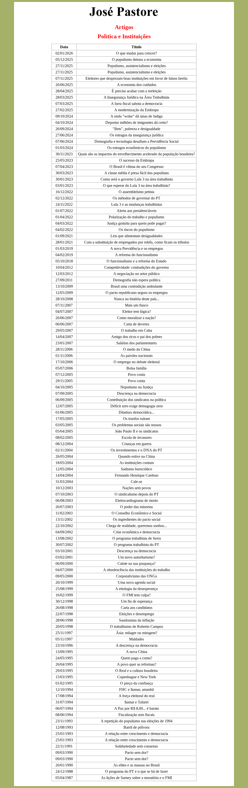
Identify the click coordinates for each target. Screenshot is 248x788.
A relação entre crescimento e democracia (136, 734)
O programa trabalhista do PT (136, 545)
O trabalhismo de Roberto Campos (136, 626)
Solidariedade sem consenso (136, 746)
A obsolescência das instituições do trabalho (136, 570)
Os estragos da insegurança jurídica (136, 135)
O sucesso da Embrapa (136, 160)
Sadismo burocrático (136, 469)
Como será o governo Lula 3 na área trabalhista (137, 179)
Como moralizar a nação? (136, 318)
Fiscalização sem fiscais (136, 715)
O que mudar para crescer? (136, 53)
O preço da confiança (136, 683)
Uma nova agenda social (136, 582)
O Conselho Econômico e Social (137, 513)
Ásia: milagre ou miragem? (136, 633)
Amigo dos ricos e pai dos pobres (136, 337)
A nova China (136, 652)
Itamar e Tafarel (136, 702)
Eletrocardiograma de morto (136, 500)
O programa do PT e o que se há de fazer (136, 771)
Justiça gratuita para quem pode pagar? (136, 223)
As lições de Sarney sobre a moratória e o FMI (136, 778)
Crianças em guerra (136, 444)
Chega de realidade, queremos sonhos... (136, 526)
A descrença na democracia (136, 645)
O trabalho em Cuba (136, 330)
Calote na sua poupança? (136, 563)
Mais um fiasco (136, 305)
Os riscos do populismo (137, 230)
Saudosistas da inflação (136, 620)
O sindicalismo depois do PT (137, 494)
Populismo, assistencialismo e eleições (137, 66)
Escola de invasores (137, 437)
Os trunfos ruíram (136, 419)
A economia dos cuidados (136, 85)
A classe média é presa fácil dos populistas (136, 173)
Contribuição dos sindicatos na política (136, 400)
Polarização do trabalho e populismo (136, 217)
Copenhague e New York (136, 677)
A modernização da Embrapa (136, 110)
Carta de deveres (136, 324)
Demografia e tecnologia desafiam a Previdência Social (136, 141)
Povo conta (136, 374)
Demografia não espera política (136, 280)
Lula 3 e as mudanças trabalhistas (136, 204)
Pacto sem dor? (136, 752)
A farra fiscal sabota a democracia (136, 104)
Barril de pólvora (136, 727)
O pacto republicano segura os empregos (137, 293)
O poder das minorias (136, 507)
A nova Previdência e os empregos (136, 248)
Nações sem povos (136, 488)
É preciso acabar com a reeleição (137, 91)
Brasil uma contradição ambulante (137, 286)
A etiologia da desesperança (136, 589)
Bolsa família (136, 368)
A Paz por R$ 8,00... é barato (136, 708)
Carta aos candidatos (136, 608)
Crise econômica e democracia (136, 532)
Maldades (136, 639)
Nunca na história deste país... (136, 299)
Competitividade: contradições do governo (136, 267)
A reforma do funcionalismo (136, 255)
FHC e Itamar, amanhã (136, 689)
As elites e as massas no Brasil (136, 765)
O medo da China (136, 349)
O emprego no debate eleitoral (137, 362)
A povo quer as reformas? (136, 664)
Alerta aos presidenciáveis (136, 211)
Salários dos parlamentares (136, 343)
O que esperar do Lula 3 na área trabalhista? (136, 185)
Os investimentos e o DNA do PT (136, 450)
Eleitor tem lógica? (136, 311)
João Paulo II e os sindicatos (136, 431)
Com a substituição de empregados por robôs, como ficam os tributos (136, 242)
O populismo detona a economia (136, 59)
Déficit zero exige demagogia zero (136, 406)
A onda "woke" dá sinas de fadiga (136, 116)
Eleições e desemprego (136, 614)
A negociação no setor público (136, 274)
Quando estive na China (136, 456)
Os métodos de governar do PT (136, 198)
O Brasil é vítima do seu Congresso (136, 167)
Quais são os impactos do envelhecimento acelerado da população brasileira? (136, 154)
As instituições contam (136, 463)
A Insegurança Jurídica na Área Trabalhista (136, 97)
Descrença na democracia (136, 393)
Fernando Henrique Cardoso (136, 475)
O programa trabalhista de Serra (136, 538)
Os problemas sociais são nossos (136, 425)
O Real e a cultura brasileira (136, 671)
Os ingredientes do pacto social (136, 519)
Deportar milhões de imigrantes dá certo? (136, 122)
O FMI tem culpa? (137, 595)
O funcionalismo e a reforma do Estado (136, 261)
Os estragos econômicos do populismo (136, 148)
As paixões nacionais (136, 356)
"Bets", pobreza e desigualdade (136, 129)
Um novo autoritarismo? (136, 557)
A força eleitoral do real (137, 696)
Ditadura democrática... (136, 412)
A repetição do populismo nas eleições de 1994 (136, 721)
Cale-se (136, 482)
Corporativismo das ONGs (136, 576)
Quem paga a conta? (136, 658)
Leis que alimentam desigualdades (136, 236)
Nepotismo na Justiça (136, 387)
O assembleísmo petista (136, 192)
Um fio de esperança (136, 601)
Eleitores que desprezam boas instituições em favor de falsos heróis (136, 78)
